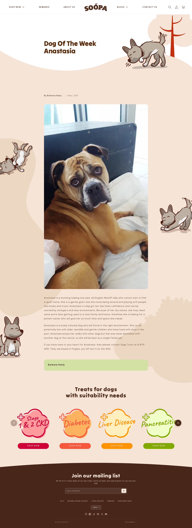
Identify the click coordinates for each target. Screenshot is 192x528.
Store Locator (98, 501)
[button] (170, 7)
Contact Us (150, 7)
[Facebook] (90, 514)
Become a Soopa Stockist (77, 501)
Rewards (44, 7)
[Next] (178, 423)
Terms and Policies (130, 522)
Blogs (122, 7)
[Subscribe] (123, 491)
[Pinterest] (98, 514)
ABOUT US (69, 7)
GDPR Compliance (125, 501)
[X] (102, 514)
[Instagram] (86, 514)
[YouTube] (106, 514)
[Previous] (14, 423)
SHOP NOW (17, 7)
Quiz (62, 501)
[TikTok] (94, 514)
